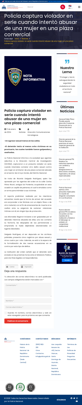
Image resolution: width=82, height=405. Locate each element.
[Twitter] (74, 398)
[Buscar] (62, 7)
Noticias (22, 132)
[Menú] (79, 7)
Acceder (67, 260)
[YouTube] (77, 401)
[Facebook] (71, 398)
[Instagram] (77, 398)
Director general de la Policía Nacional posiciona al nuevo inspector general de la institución (67, 143)
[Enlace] (12, 7)
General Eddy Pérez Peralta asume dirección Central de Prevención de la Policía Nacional (66, 123)
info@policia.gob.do (43, 356)
